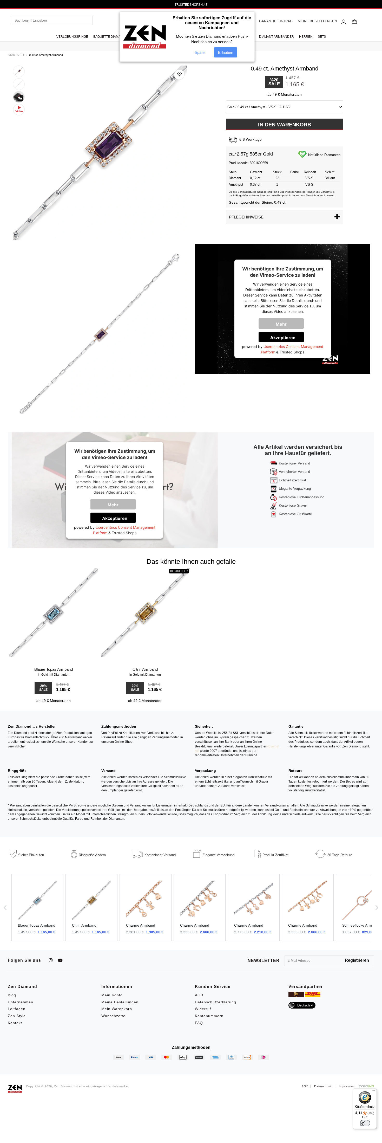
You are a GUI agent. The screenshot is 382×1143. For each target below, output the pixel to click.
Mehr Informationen (284, 325)
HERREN (306, 36)
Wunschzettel (114, 1016)
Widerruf (203, 1009)
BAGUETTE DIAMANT (109, 36)
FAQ (199, 1023)
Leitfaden (16, 1009)
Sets (322, 36)
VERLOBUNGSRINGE (72, 36)
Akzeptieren (282, 337)
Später (200, 52)
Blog (12, 995)
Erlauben (225, 52)
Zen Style (17, 1016)
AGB (199, 995)
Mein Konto (112, 995)
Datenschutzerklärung (215, 1002)
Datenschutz (323, 1086)
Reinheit (310, 172)
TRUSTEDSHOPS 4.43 (191, 5)
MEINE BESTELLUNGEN (317, 21)
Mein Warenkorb (116, 1009)
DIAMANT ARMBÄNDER (276, 36)
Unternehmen (20, 1002)
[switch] (365, 1123)
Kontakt (15, 1023)
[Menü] (374, 1091)
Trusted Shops (292, 352)
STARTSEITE (16, 54)
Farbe (294, 172)
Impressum (347, 1086)
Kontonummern (209, 1016)
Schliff (329, 172)
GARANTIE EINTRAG (276, 21)
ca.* (233, 154)
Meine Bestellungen (120, 1002)
